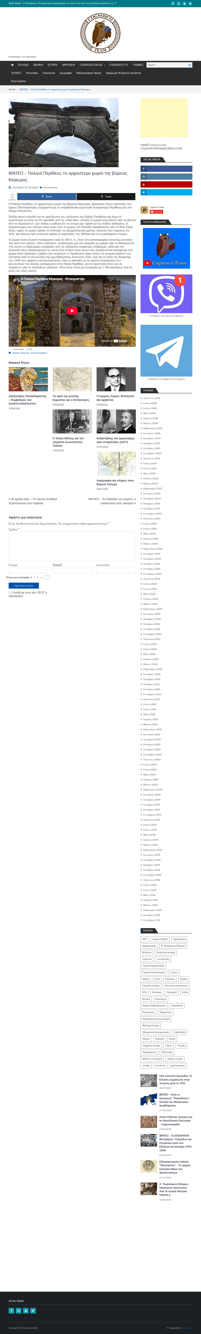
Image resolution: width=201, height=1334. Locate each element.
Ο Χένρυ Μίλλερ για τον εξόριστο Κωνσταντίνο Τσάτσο (68, 442)
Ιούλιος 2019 (150, 824)
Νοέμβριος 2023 (151, 563)
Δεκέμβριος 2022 (152, 619)
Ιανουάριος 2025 (151, 493)
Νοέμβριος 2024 (151, 503)
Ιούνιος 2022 (150, 649)
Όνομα (13, 565)
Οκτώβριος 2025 (151, 448)
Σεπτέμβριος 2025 (152, 453)
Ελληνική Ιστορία (151, 986)
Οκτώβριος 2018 (151, 870)
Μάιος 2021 (149, 714)
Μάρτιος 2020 (150, 784)
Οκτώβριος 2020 (151, 749)
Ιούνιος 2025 (150, 468)
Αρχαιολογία (179, 939)
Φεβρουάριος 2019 (152, 849)
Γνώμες (174, 972)
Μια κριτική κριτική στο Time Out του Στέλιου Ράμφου (51, 3)
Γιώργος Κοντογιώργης (153, 972)
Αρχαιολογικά (149, 946)
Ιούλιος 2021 (149, 704)
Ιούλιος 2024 (150, 523)
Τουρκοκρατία (149, 1052)
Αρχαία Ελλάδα (160, 939)
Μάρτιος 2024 (150, 543)
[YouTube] (184, 4)
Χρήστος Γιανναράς (152, 1059)
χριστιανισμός (178, 1065)
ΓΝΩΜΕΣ (138, 65)
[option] (71, 3)
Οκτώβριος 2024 (151, 508)
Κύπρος (146, 999)
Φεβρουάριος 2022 (152, 669)
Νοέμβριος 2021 (151, 684)
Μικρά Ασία (166, 1012)
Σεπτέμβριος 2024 (152, 513)
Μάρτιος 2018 (150, 905)
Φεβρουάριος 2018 (152, 910)
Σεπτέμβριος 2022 (152, 634)
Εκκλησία (170, 979)
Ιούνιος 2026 (150, 408)
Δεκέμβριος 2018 (151, 859)
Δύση (157, 979)
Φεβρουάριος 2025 (152, 488)
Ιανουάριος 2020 (151, 794)
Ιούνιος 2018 (149, 890)
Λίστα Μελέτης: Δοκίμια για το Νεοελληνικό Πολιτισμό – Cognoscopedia (175, 1121)
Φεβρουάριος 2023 (152, 609)
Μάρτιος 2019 (150, 844)
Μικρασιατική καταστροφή (156, 1019)
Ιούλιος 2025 (150, 463)
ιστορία (146, 1065)
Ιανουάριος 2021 (151, 734)
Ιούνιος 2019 (150, 829)
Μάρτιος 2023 (150, 604)
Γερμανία (147, 959)
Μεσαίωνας (148, 1012)
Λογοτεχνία (49, 73)
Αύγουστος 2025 (151, 458)
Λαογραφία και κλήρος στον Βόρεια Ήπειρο (115, 482)
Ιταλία (185, 992)
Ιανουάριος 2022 (151, 674)
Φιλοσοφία (32, 73)
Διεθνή (145, 979)
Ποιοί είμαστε (18, 81)
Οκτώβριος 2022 (151, 629)
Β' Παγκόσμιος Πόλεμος (173, 946)
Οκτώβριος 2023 (151, 568)
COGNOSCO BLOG (91, 65)
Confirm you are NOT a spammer (28, 594)
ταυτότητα (160, 1065)
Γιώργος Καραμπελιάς (153, 966)
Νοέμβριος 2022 (151, 624)
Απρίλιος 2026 (150, 418)
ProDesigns (187, 1328)
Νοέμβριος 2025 (151, 443)
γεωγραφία (66, 73)
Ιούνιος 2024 (150, 528)
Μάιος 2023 (149, 594)
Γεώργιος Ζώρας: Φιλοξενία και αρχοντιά (115, 398)
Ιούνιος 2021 (149, 709)
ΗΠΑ (144, 992)
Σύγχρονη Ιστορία (151, 1045)
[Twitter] (190, 4)
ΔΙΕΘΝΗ (38, 65)
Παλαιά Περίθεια (39, 353)
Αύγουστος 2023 (151, 578)
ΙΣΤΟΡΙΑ (52, 65)
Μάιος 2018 (149, 895)
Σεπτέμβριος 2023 (152, 573)
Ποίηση (146, 1039)
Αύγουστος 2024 (151, 518)
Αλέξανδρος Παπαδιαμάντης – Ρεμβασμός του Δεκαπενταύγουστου (28, 400)
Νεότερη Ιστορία (150, 1025)
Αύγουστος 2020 (151, 759)
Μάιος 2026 (149, 413)
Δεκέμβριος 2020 (152, 739)
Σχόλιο (14, 529)
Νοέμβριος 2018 (151, 865)
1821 (144, 939)
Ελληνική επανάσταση (176, 986)
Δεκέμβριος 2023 (152, 558)
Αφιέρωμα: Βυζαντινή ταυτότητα (123, 73)
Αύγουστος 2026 (151, 398)
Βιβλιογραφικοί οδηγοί (88, 73)
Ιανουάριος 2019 (151, 854)
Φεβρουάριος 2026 (152, 428)
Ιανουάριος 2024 (151, 553)
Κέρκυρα (25, 353)
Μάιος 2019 (149, 834)
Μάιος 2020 (149, 774)
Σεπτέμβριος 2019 (152, 814)
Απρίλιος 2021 (150, 719)
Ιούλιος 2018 (149, 885)
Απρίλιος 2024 (150, 538)
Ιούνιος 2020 (150, 769)
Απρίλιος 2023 (150, 599)
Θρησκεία (172, 992)
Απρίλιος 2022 (150, 659)
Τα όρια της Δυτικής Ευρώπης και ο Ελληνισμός (71, 398)
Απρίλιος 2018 (150, 900)
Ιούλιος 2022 (150, 644)
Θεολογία (157, 992)
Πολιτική (159, 1039)
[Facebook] (173, 4)
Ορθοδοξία (179, 1032)
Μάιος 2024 (149, 533)
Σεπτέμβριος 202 (151, 920)
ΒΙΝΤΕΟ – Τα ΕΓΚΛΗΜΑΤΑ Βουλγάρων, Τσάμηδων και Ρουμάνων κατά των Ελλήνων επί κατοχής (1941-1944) (175, 1143)
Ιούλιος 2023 (150, 583)
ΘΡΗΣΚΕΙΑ (68, 65)
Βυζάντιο (146, 952)
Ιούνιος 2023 (150, 588)
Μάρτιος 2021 (150, 724)
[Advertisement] (164, 117)
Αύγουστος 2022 (151, 639)
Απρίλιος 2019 (150, 839)
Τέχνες (168, 1045)
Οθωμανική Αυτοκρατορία (155, 1032)
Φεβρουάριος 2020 (152, 789)
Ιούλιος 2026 (150, 403)
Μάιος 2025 (149, 473)
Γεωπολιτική (163, 959)
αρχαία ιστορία (175, 1059)
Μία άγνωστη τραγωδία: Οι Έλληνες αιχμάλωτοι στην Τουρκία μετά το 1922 (175, 1080)
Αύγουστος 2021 (151, 699)
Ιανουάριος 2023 (151, 614)
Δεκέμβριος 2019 (152, 799)
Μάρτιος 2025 (150, 483)
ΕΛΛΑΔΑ (23, 65)
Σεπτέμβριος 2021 (152, 694)
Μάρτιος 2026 (150, 423)
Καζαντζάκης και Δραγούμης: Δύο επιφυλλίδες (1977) (116, 440)
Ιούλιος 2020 (150, 764)
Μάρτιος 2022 (150, 664)
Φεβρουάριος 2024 (152, 548)
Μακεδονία (177, 1005)
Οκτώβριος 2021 (151, 689)
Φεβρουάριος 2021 (152, 729)
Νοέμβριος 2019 (151, 804)
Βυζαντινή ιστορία (166, 952)
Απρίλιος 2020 (150, 779)
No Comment (50, 187)
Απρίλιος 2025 (150, 478)
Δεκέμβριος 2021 (151, 679)
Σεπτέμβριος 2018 (152, 875)
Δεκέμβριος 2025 (152, 438)
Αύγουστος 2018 (151, 880)
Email (57, 565)
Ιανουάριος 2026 (151, 433)
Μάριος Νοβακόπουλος (154, 1005)
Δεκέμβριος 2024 (152, 498)
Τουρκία (181, 1045)
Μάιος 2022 (149, 654)
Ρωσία (172, 1039)
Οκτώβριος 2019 (151, 809)
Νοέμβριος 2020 (151, 744)
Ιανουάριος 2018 (151, 915)
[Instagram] (179, 4)
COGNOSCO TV (118, 65)
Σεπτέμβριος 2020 (152, 754)
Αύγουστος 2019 (151, 819)
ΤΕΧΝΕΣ (16, 73)
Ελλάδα (16, 353)
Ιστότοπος (103, 565)
